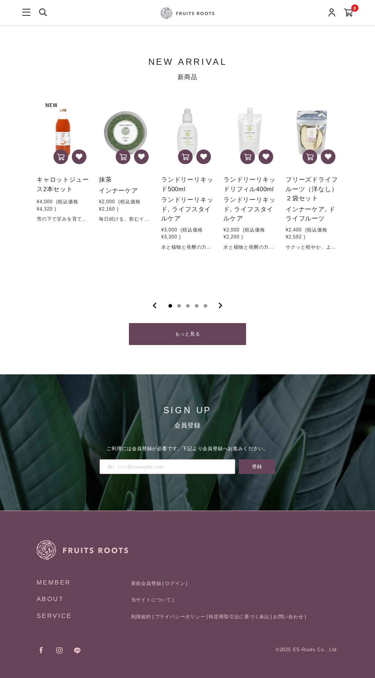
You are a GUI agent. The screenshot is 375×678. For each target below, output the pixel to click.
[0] (348, 13)
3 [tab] (188, 306)
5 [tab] (205, 306)
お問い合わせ (288, 616)
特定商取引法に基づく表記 (239, 616)
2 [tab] (179, 306)
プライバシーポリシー (180, 616)
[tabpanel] (63, 192)
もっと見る (187, 334)
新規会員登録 (146, 583)
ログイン (175, 583)
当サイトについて (151, 600)
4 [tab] (196, 306)
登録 (257, 466)
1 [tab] (170, 306)
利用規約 (141, 616)
